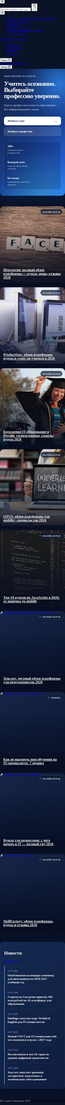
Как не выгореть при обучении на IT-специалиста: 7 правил (30, 761)
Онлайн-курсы (15, 47)
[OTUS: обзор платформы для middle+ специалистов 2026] (32, 487)
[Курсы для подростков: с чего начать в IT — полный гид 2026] (32, 811)
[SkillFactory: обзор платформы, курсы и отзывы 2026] (32, 892)
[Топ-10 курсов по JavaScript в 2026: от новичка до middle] (32, 568)
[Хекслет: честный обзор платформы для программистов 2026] (32, 649)
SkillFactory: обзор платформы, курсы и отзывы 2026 (28, 923)
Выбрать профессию (20, 131)
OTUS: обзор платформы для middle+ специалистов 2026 (26, 518)
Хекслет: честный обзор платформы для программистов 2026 (31, 680)
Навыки (55, 698)
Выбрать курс (32, 121)
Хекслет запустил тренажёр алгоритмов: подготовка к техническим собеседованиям (27, 1076)
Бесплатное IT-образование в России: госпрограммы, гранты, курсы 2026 (28, 435)
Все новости (11, 961)
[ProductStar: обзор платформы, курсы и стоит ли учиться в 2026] (32, 325)
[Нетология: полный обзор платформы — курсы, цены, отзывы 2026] (32, 244)
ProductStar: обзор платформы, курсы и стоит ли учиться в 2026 (29, 356)
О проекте (12, 53)
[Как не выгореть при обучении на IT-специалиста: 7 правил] (32, 730)
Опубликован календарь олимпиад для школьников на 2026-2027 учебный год (31, 979)
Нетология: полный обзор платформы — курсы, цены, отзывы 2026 (32, 273)
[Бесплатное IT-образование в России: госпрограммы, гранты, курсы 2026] (32, 406)
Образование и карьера (13, 39)
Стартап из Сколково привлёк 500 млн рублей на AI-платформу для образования (30, 1000)
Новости (11, 50)
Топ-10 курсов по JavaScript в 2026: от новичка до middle (31, 599)
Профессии (13, 44)
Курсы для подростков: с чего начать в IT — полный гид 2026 (28, 842)
